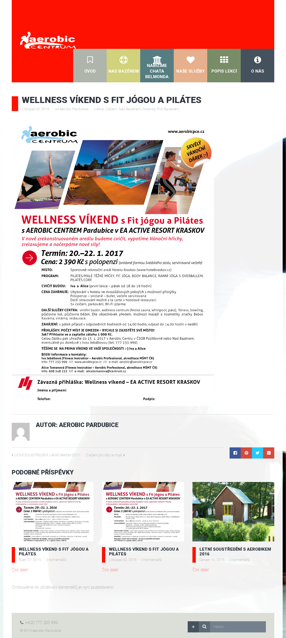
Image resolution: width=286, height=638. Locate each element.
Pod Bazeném (168, 109)
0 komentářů (56, 560)
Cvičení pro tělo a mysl (104, 455)
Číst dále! (20, 569)
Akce (100, 109)
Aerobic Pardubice (74, 109)
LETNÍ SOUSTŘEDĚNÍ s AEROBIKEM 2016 (235, 552)
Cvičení (111, 109)
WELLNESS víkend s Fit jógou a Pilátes (54, 552)
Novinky (149, 109)
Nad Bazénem (130, 109)
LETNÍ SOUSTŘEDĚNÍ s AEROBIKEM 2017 (47, 455)
